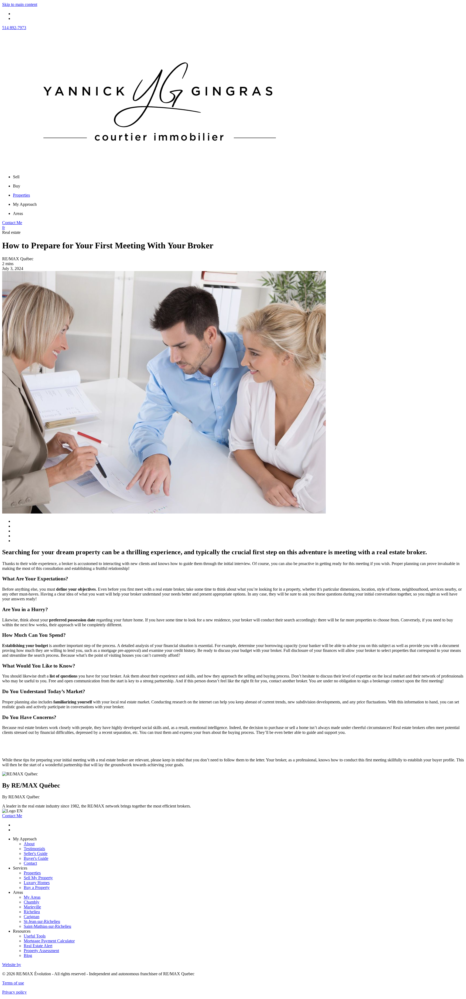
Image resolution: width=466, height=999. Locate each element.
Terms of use (13, 983)
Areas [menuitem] (18, 213)
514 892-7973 (14, 27)
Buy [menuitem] (16, 186)
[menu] (238, 177)
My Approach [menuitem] (25, 204)
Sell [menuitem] (16, 177)
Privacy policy (14, 992)
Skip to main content (19, 4)
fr (3, 227)
